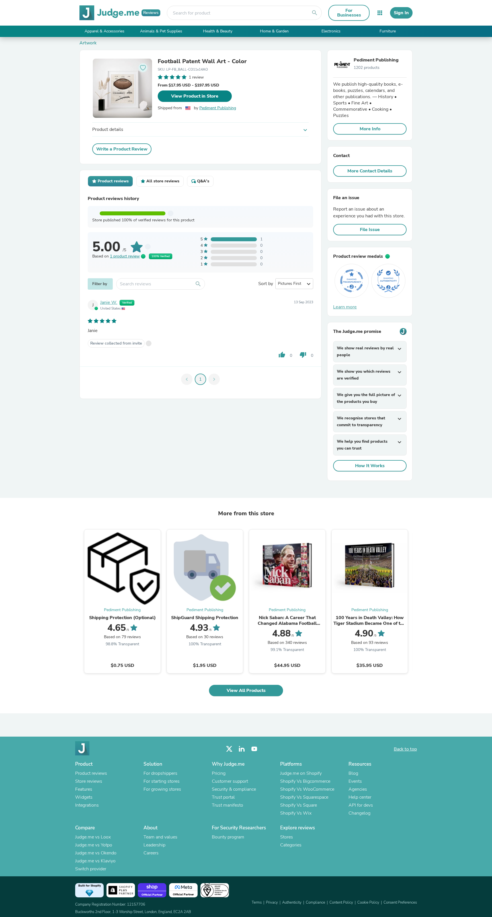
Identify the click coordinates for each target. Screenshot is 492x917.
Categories (291, 845)
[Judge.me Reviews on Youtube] (254, 749)
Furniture (388, 31)
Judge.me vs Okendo (95, 853)
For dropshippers (160, 773)
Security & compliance (234, 789)
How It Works (370, 466)
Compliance (315, 902)
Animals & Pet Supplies (161, 31)
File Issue (370, 229)
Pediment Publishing (217, 108)
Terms (257, 902)
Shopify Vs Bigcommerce (305, 781)
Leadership (154, 845)
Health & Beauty (217, 31)
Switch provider (90, 869)
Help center (359, 797)
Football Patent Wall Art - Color (202, 61)
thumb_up (281, 354)
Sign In (401, 13)
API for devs (360, 805)
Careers (151, 853)
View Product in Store (194, 96)
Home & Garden (274, 31)
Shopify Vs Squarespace (304, 797)
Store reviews (88, 781)
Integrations (87, 805)
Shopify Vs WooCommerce (307, 789)
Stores (286, 837)
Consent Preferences (400, 902)
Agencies (357, 789)
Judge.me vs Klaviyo (95, 861)
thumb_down (303, 354)
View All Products (246, 690)
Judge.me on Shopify (301, 773)
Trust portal (223, 797)
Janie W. (108, 302)
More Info (370, 129)
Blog (353, 773)
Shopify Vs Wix (295, 813)
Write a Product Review (121, 149)
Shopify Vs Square (298, 805)
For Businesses (349, 12)
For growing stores (162, 789)
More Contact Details (369, 171)
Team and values (160, 837)
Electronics (331, 31)
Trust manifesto (227, 805)
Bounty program (228, 837)
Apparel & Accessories (104, 31)
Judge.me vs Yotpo (93, 845)
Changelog (359, 813)
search (314, 12)
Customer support (230, 781)
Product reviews (91, 773)
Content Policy (341, 902)
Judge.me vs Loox (93, 837)
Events (355, 781)
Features (83, 789)
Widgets (84, 797)
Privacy (272, 902)
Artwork (88, 43)
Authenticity (292, 902)
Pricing (219, 773)
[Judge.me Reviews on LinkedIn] (241, 749)
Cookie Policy (368, 902)
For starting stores (162, 781)
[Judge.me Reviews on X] (229, 749)
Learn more (345, 307)
